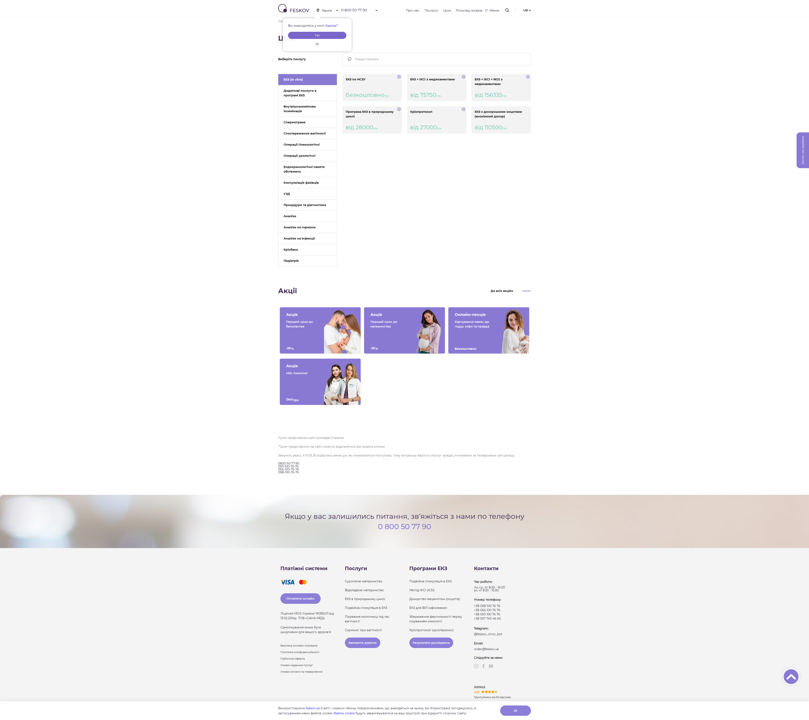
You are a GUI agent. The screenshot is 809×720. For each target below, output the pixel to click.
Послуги (431, 10)
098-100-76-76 (288, 472)
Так (317, 35)
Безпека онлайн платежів (298, 645)
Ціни (447, 10)
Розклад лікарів (469, 10)
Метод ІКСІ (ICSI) (422, 590)
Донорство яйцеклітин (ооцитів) (434, 599)
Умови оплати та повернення (301, 671)
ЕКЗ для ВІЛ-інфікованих (428, 608)
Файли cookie (344, 713)
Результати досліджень (431, 643)
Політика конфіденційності (299, 652)
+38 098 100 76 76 (487, 606)
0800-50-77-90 (288, 463)
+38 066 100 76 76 (487, 610)
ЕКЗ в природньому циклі (365, 599)
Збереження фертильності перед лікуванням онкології (435, 619)
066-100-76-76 (288, 469)
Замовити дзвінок (362, 643)
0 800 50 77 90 (354, 10)
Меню (494, 10)
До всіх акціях (502, 291)
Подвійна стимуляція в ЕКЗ (366, 608)
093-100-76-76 (288, 466)
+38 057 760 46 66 (487, 618)
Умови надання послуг (296, 665)
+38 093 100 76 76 (487, 614)
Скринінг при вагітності (363, 630)
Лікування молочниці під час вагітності (367, 619)
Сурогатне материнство (363, 581)
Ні (317, 44)
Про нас (412, 10)
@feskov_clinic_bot (488, 634)
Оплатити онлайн (301, 598)
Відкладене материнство (364, 590)
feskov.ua (313, 708)
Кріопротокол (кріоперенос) (431, 630)
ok (515, 710)
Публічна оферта (292, 658)
